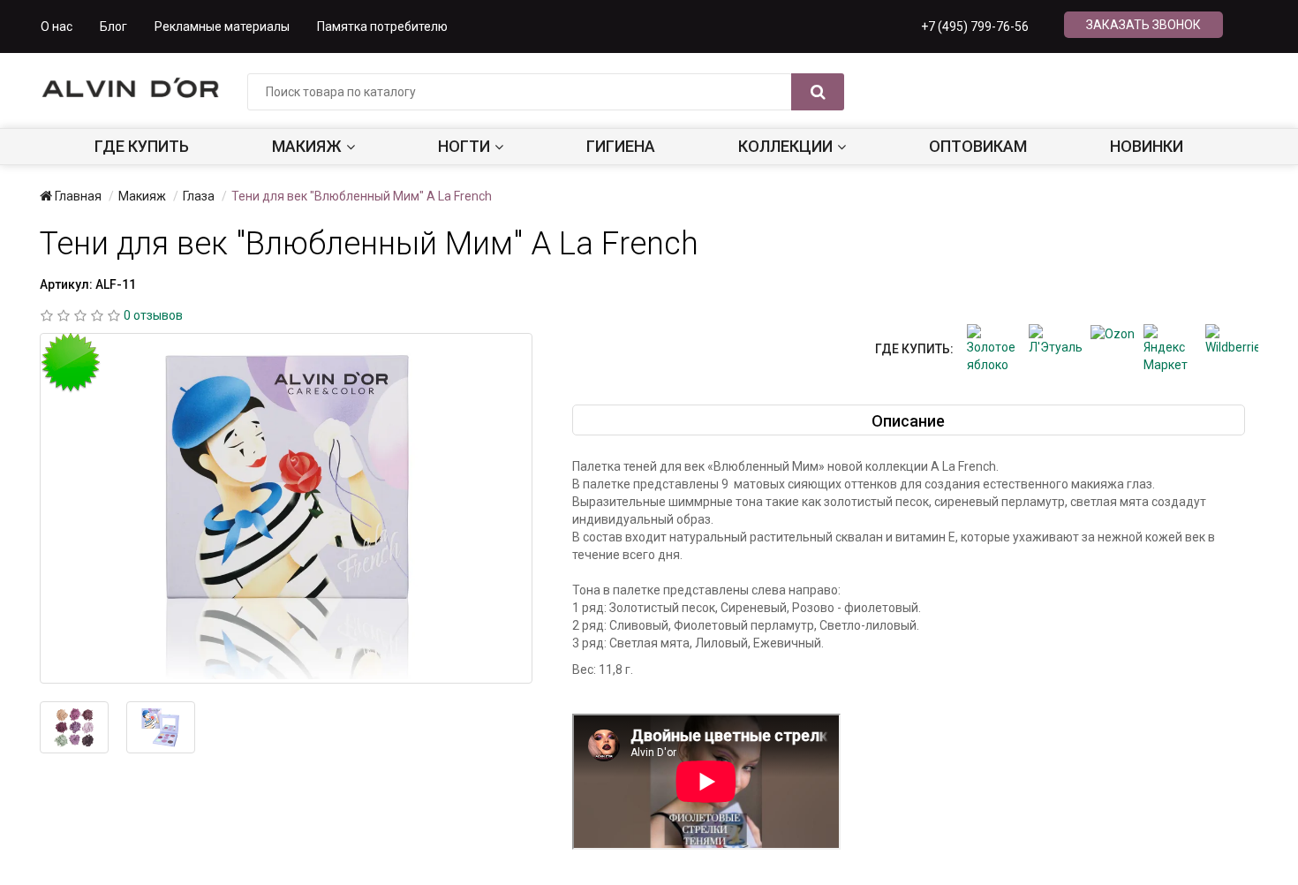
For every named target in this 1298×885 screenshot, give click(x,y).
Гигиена (620, 146)
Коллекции (785, 146)
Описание (908, 421)
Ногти (464, 146)
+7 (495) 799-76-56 (975, 26)
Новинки (1146, 146)
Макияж (307, 146)
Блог (113, 26)
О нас (56, 26)
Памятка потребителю (382, 26)
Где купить (141, 146)
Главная (77, 196)
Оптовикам (978, 146)
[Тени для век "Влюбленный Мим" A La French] (286, 509)
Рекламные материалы (222, 26)
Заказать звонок (1143, 25)
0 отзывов (153, 315)
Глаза (199, 196)
